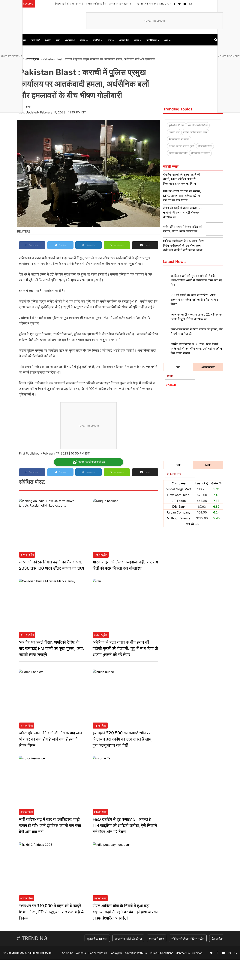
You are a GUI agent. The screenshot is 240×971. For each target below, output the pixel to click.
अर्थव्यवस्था (70, 40)
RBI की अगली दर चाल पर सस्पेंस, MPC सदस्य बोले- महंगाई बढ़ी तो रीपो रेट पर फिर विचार (152, 3)
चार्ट (178, 367)
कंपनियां (96, 40)
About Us (67, 952)
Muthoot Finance (178, 518)
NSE (208, 465)
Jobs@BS (116, 952)
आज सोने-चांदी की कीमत (198, 125)
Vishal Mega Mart (178, 489)
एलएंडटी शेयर (174, 132)
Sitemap (197, 952)
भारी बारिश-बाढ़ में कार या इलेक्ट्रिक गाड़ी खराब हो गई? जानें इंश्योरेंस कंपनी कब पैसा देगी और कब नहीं (50, 825)
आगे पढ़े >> (192, 524)
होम (24, 40)
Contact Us (183, 952)
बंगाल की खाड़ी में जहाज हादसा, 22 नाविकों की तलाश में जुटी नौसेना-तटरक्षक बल (182, 212)
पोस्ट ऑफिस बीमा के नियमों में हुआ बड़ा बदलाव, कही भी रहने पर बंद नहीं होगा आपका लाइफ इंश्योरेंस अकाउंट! (125, 911)
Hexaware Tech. (178, 495)
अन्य (166, 40)
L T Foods (179, 501)
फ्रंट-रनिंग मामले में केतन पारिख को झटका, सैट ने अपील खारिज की (197, 331)
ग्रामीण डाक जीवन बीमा (178, 153)
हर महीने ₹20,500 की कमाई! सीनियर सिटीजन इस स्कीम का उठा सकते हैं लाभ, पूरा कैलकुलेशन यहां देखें (123, 739)
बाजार (82, 40)
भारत (136, 40)
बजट (58, 40)
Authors (81, 952)
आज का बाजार (208, 367)
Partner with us (97, 952)
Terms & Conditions (161, 952)
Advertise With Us (135, 952)
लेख (109, 40)
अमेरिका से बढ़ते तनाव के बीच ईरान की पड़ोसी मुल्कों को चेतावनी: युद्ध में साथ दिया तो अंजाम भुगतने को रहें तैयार (125, 648)
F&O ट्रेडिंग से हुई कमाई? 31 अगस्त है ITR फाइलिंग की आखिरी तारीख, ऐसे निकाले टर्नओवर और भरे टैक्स (125, 825)
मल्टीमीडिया (152, 40)
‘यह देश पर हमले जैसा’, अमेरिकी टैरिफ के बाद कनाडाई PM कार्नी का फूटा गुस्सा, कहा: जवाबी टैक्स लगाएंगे (51, 648)
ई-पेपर (48, 40)
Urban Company (178, 512)
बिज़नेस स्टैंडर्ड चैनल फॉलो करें (91, 461)
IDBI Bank (178, 506)
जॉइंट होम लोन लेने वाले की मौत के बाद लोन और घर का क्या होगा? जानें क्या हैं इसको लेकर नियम (50, 739)
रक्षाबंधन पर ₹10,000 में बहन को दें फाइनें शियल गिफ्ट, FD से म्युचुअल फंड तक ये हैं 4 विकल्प (51, 911)
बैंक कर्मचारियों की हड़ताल (179, 139)
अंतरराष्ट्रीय (32, 59)
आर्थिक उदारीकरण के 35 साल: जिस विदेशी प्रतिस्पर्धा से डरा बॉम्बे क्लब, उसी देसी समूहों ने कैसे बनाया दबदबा (183, 245)
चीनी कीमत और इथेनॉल (200, 153)
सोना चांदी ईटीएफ (205, 146)
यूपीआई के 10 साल (176, 125)
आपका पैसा (124, 40)
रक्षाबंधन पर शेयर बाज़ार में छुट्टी (181, 146)
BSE (178, 465)
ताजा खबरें (35, 40)
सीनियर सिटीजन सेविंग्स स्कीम (195, 132)
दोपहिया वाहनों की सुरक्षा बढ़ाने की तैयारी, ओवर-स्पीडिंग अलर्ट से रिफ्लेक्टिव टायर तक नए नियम (72, 3)
